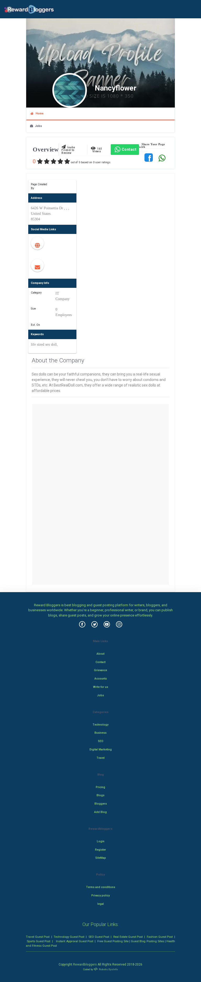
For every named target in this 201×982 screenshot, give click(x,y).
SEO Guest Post (98, 937)
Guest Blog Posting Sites (147, 941)
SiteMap (100, 858)
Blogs (100, 795)
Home (38, 113)
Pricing (100, 787)
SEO (100, 741)
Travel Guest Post (37, 937)
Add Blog (100, 812)
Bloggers (100, 803)
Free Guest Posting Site (113, 941)
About (100, 653)
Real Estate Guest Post (128, 937)
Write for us (100, 687)
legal (100, 904)
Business (100, 732)
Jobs (37, 126)
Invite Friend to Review (68, 150)
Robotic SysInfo (108, 969)
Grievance (100, 670)
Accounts (100, 678)
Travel (101, 758)
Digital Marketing (101, 749)
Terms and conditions (100, 887)
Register (100, 849)
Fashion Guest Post (160, 937)
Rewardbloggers (85, 964)
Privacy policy (100, 895)
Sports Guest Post (38, 941)
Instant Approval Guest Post (74, 941)
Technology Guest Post (69, 937)
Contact (129, 149)
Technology (100, 724)
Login (100, 841)
